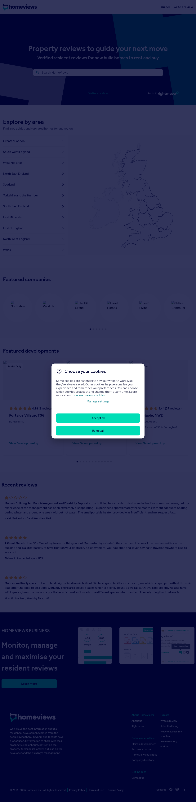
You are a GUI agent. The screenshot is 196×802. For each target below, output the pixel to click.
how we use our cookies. (89, 395)
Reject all (98, 430)
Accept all (98, 418)
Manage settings (98, 401)
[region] (98, 401)
